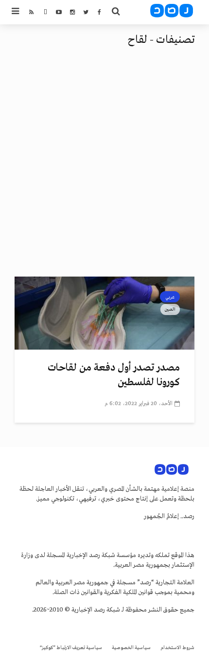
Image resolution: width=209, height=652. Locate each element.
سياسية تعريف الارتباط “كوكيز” (71, 648)
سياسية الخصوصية (131, 648)
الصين (170, 309)
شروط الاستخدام (177, 648)
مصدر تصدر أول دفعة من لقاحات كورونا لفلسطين (114, 375)
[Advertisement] (104, 167)
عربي (169, 297)
